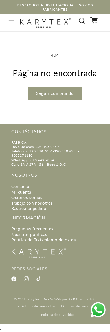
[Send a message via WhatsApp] (98, 310)
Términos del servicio (77, 306)
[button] (11, 23)
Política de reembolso (38, 306)
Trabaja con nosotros (32, 203)
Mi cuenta (21, 192)
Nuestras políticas (29, 234)
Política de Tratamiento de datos (43, 239)
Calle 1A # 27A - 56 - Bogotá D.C (38, 164)
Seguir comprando (55, 93)
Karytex (33, 299)
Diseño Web (52, 299)
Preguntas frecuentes (32, 228)
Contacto (20, 186)
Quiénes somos (27, 197)
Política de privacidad (57, 314)
